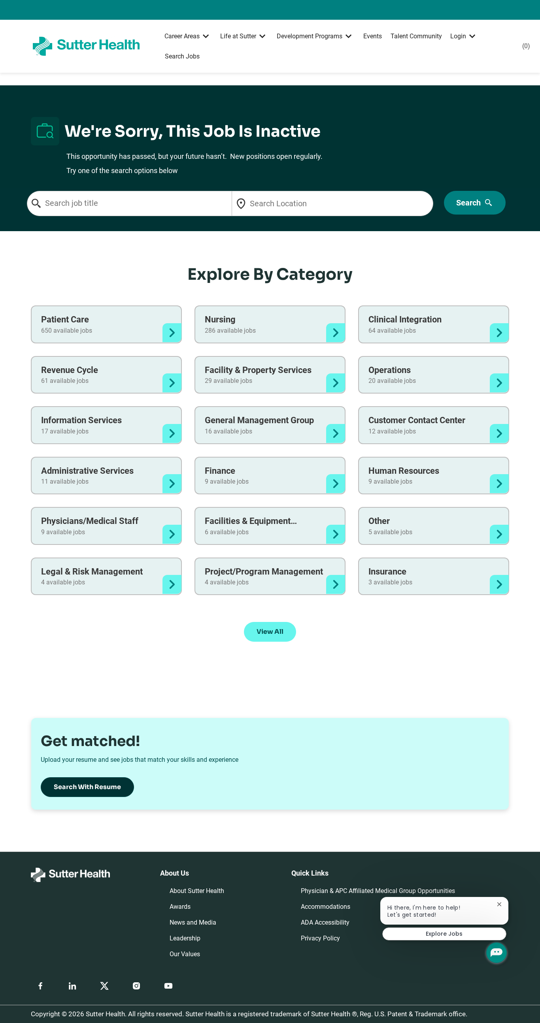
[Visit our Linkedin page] (72, 985)
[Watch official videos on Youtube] (168, 985)
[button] (270, 632)
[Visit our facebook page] (40, 985)
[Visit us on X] (104, 985)
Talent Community (416, 36)
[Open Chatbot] (496, 952)
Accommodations (325, 906)
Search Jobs (182, 56)
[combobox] (138, 203)
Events (372, 36)
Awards (180, 906)
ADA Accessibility (325, 922)
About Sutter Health (197, 891)
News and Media (193, 922)
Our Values (185, 954)
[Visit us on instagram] (136, 985)
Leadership (185, 938)
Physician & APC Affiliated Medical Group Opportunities (378, 891)
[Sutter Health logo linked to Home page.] (86, 45)
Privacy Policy (320, 938)
